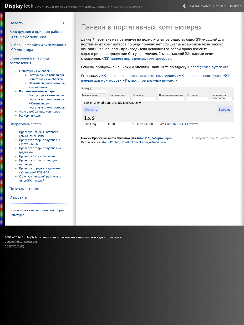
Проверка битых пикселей (37, 156)
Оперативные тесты (26, 123)
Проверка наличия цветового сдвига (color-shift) (38, 134)
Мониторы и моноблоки (35, 71)
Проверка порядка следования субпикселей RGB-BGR (39, 170)
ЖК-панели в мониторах (199, 75)
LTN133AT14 (179, 124)
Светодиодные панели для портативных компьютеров (47, 97)
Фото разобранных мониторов (39, 111)
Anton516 (142, 138)
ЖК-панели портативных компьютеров (136, 58)
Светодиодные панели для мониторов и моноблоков (46, 77)
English (219, 6)
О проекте (18, 197)
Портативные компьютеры (37, 91)
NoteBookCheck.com (134, 142)
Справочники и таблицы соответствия (30, 60)
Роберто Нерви (162, 138)
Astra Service (157, 142)
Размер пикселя (30, 115)
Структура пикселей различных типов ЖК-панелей (40, 178)
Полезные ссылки (24, 188)
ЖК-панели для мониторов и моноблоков (47, 85)
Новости (17, 22)
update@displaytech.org (208, 66)
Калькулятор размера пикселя (150, 80)
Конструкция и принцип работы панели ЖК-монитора (36, 34)
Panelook (103, 142)
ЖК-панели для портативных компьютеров (47, 105)
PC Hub (114, 142)
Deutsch (235, 6)
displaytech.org (15, 246)
